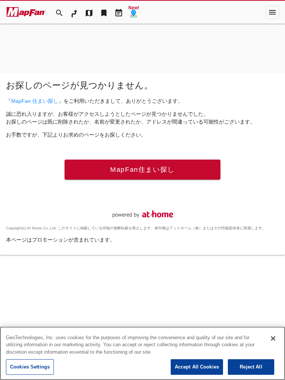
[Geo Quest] (133, 12)
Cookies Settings (30, 367)
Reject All (251, 367)
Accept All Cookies (197, 367)
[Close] (273, 338)
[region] (142, 353)
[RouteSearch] (74, 12)
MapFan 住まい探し (34, 101)
